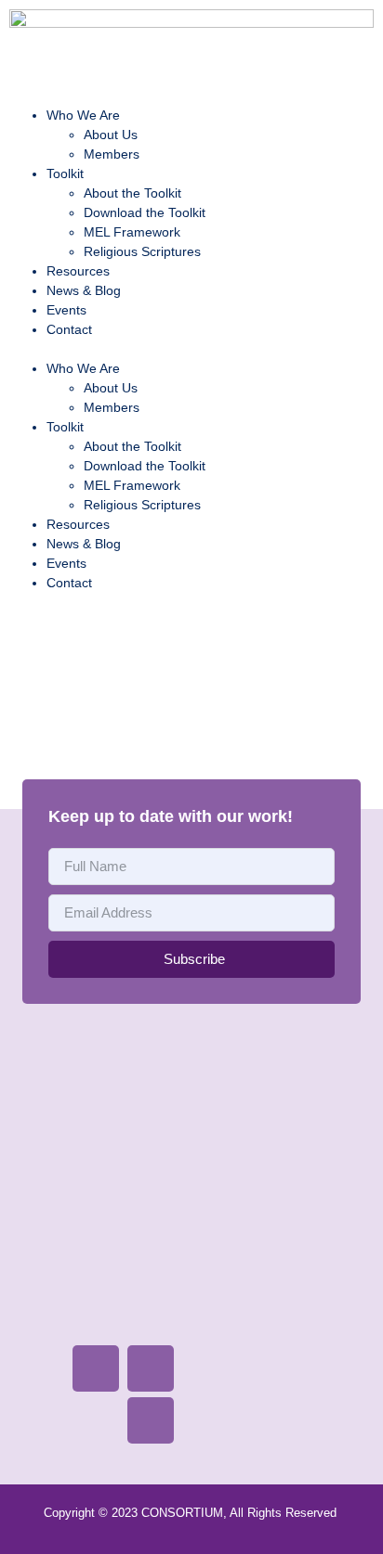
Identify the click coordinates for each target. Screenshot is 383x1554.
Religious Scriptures (142, 251)
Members (111, 154)
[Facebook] (96, 1368)
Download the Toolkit (144, 212)
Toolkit (65, 173)
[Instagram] (150, 1420)
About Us (111, 134)
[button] (191, 349)
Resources (78, 270)
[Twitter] (150, 1368)
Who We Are (83, 115)
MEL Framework (132, 232)
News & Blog (83, 290)
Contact (69, 329)
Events (66, 309)
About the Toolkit (132, 193)
